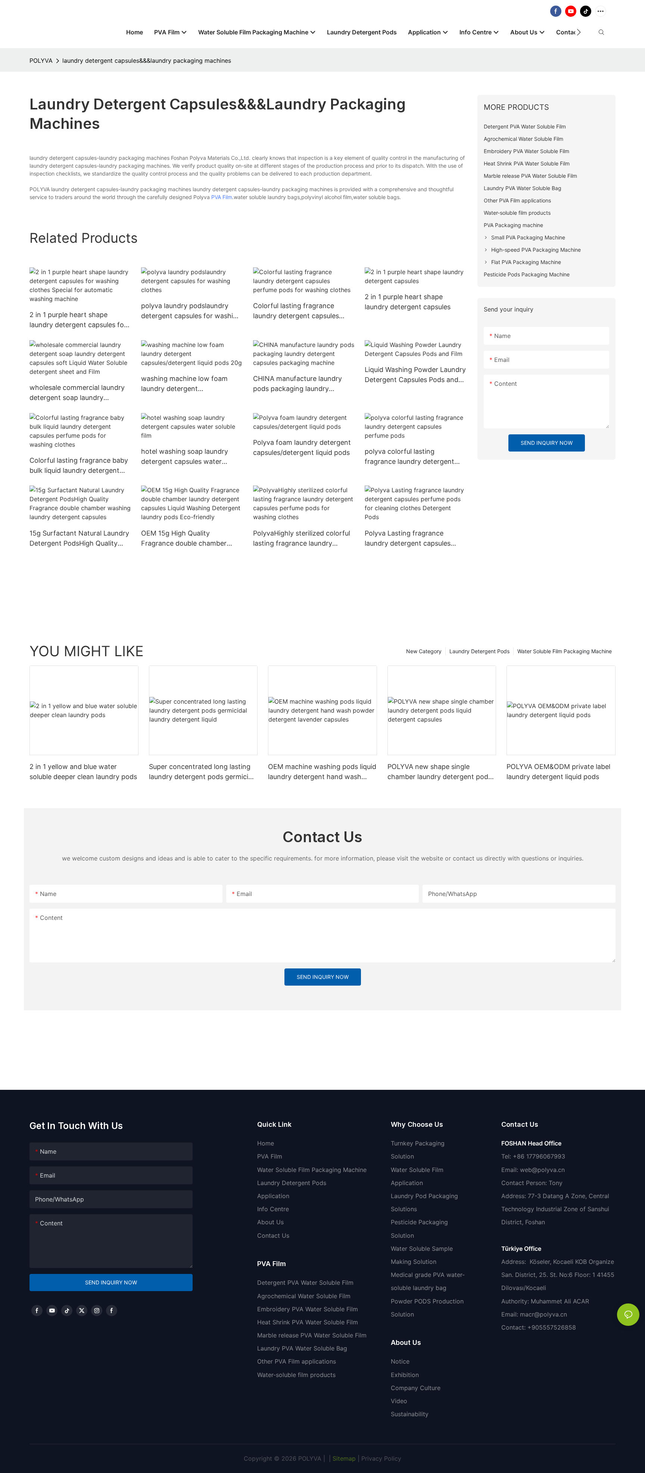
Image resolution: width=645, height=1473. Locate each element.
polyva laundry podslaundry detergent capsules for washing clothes (191, 311)
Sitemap (343, 1458)
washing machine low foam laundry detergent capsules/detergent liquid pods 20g (189, 384)
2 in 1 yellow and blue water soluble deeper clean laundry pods (83, 772)
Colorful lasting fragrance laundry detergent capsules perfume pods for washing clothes (296, 311)
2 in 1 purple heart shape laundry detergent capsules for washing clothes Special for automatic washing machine (78, 320)
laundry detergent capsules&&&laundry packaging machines (146, 60)
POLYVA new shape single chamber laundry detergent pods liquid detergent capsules (439, 772)
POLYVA (41, 60)
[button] (579, 32)
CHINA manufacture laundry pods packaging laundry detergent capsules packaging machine (300, 384)
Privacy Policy (381, 1458)
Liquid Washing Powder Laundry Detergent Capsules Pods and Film (415, 375)
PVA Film (221, 197)
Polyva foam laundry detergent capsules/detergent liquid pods (302, 447)
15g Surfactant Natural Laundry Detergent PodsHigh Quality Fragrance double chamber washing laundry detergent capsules (79, 538)
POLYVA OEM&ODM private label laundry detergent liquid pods (558, 772)
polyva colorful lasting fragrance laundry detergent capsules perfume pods (409, 456)
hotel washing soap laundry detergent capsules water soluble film (184, 456)
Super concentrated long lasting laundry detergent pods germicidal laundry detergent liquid (203, 772)
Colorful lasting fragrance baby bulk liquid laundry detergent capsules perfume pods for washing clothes (78, 465)
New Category (424, 651)
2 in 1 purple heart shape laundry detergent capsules (408, 302)
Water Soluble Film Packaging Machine (564, 651)
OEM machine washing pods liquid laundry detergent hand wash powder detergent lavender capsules (322, 772)
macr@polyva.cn (544, 1314)
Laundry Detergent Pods (479, 651)
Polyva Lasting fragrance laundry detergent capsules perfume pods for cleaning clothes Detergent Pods (408, 538)
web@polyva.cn (542, 1169)
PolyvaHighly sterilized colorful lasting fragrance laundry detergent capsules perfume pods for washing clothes (301, 538)
